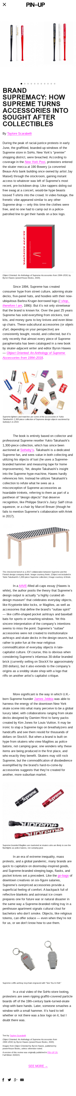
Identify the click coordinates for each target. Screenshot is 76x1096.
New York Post (35, 162)
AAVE (23, 586)
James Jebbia (43, 699)
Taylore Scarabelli (19, 133)
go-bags (63, 875)
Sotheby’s (27, 450)
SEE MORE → (38, 1066)
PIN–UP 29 (52, 1052)
